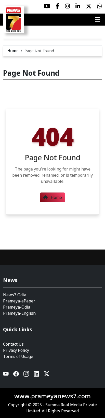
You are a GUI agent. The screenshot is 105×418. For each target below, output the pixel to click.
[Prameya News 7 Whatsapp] (99, 6)
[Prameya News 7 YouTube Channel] (47, 6)
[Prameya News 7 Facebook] (57, 6)
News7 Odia (14, 295)
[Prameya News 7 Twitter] (88, 6)
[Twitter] (46, 375)
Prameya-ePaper (19, 301)
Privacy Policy (16, 350)
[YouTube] (6, 375)
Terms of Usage (18, 356)
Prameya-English (19, 313)
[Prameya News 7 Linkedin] (78, 6)
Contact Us (13, 344)
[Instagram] (26, 375)
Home (13, 50)
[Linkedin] (37, 375)
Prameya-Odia (16, 307)
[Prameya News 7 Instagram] (67, 6)
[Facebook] (16, 375)
